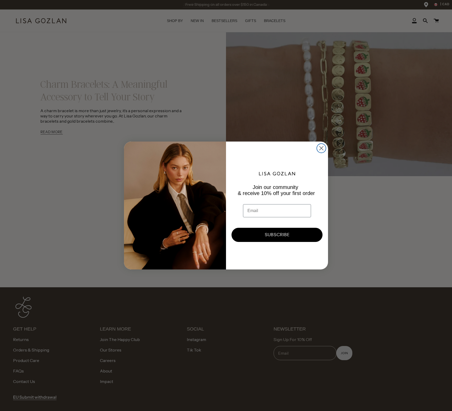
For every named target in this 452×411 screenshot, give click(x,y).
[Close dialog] (321, 148)
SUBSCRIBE (277, 234)
